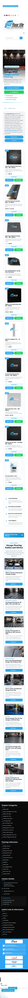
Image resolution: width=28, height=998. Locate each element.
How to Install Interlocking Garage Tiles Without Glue (13, 661)
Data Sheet (9, 13)
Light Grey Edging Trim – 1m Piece (12, 339)
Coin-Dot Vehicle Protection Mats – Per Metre (12, 201)
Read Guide (14, 584)
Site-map (5, 934)
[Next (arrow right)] (1, 994)
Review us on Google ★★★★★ (10, 6)
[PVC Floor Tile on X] (15, 15)
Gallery (4, 918)
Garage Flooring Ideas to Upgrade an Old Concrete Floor (13, 632)
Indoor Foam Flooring (8, 832)
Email (13, 8)
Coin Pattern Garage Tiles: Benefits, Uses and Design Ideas (13, 748)
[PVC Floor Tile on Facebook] (4, 15)
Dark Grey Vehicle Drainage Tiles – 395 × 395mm (12, 236)
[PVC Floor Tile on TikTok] (11, 15)
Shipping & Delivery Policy (9, 927)
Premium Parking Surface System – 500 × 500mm (12, 374)
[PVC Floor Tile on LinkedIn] (13, 15)
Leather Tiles (6, 869)
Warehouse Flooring (7, 850)
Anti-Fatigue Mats (7, 820)
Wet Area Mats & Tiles (8, 823)
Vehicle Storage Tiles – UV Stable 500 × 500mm (13, 443)
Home (5, 108)
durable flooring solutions (11, 130)
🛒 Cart (19, 15)
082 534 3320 (6, 888)
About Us (15, 13)
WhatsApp (19, 180)
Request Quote (14, 137)
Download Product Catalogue (9, 922)
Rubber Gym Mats (7, 814)
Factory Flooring (6, 855)
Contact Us (22, 13)
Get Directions (7, 894)
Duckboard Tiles (6, 873)
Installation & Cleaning (8, 925)
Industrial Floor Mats (7, 818)
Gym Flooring (6, 848)
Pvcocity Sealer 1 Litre (11, 476)
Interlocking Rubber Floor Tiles (10, 834)
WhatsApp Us (15, 92)
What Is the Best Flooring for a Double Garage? (14, 573)
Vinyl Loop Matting (7, 825)
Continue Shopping (8, 990)
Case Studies (5, 920)
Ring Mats (5, 862)
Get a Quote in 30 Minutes (14, 88)
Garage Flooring (6, 846)
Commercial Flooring (7, 857)
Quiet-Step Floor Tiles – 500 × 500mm (12, 409)
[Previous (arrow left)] (0, 994)
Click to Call (14, 140)
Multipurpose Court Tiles (8, 827)
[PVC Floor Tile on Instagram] (9, 15)
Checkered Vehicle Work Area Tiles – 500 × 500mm (13, 167)
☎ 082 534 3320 (7, 8)
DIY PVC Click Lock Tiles (8, 830)
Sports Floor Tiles (7, 871)
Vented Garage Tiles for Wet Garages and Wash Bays (13, 719)
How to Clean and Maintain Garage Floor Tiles (13, 689)
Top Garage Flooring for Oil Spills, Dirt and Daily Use (13, 603)
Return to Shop (12, 988)
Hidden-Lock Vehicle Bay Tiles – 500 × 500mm (13, 305)
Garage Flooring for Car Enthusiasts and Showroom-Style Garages (13, 779)
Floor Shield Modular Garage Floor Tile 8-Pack (12, 271)
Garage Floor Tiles (7, 816)
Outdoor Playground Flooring (9, 837)
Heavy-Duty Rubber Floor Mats (10, 811)
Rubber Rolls (6, 809)
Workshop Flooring (7, 853)
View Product (14, 176)
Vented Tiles (5, 864)
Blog (4, 13)
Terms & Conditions (7, 932)
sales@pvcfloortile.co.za (9, 891)
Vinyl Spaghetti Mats (7, 866)
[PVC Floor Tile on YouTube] (7, 15)
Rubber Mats (6, 860)
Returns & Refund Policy (8, 929)
